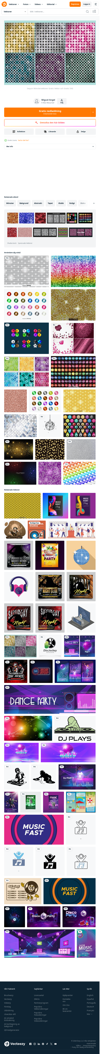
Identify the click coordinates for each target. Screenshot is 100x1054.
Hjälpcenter (66, 994)
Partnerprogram (40, 1001)
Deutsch (88, 1005)
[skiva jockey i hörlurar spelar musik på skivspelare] (15, 528)
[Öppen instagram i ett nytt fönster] (35, 1042)
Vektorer (13, 4)
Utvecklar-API (10, 1013)
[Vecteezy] (4, 4)
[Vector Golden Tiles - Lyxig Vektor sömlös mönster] (73, 303)
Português (89, 1001)
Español (88, 997)
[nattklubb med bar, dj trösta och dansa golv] (39, 942)
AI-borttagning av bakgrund (12, 1023)
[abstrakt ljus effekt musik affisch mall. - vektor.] (55, 504)
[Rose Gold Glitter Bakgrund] (15, 399)
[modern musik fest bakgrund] (34, 828)
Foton (25, 4)
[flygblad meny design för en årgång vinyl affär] (22, 890)
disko (83, 202)
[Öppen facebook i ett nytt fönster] (30, 1042)
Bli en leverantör (65, 1008)
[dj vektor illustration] (16, 775)
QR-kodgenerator (11, 1028)
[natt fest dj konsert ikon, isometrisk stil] (81, 616)
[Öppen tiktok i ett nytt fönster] (47, 1042)
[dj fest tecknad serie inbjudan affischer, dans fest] (75, 669)
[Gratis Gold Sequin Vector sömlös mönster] (22, 504)
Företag (7, 1005)
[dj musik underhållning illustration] (18, 585)
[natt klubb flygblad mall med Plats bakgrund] (18, 553)
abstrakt (38, 202)
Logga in (86, 4)
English (88, 994)
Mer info (9, 145)
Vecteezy (8, 997)
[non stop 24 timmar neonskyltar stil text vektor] (41, 669)
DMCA (36, 997)
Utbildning (9, 1009)
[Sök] (87, 11)
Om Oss (64, 1004)
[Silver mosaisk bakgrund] (20, 424)
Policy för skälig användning (81, 1046)
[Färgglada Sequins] (79, 424)
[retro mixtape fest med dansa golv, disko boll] (21, 751)
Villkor (76, 1044)
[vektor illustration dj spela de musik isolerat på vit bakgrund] (75, 726)
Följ (61, 103)
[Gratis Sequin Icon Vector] (45, 399)
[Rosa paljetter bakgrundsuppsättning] (73, 337)
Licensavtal (38, 994)
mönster (10, 202)
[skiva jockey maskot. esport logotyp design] (15, 669)
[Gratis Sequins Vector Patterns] (26, 370)
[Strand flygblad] (81, 800)
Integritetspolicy (87, 1044)
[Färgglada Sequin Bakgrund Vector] (79, 471)
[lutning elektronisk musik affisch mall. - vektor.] (83, 504)
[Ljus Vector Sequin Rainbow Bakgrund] (73, 270)
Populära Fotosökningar (39, 1012)
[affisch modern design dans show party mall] (11, 800)
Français (88, 1009)
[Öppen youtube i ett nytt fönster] (55, 1042)
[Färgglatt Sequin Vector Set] (26, 303)
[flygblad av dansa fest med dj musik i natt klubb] (50, 698)
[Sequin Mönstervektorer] (20, 644)
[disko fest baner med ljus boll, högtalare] (43, 915)
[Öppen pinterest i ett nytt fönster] (43, 1042)
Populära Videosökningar (40, 1018)
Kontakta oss (65, 998)
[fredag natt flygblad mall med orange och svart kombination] (81, 585)
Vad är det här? (23, 140)
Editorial (50, 4)
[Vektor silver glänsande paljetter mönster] (26, 270)
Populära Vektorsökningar (40, 1006)
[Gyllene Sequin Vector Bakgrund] (79, 399)
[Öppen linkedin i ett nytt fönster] (39, 1042)
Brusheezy (8, 994)
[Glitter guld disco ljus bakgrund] (18, 448)
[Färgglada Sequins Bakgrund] (73, 370)
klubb (61, 202)
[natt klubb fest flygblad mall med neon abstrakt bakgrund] (50, 585)
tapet (50, 202)
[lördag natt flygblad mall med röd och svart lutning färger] (18, 616)
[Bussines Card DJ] (37, 528)
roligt (72, 202)
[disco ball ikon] (50, 424)
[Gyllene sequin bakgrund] (49, 448)
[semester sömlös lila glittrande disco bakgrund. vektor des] (49, 471)
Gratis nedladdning (50, 112)
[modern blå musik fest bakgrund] (69, 890)
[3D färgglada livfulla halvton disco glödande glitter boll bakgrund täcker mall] (20, 471)
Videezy (7, 1001)
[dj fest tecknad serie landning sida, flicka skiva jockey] (77, 775)
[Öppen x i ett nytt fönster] (51, 1042)
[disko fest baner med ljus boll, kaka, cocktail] (79, 915)
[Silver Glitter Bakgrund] (81, 448)
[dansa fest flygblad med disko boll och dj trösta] (80, 644)
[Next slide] (90, 202)
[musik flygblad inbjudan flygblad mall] (53, 800)
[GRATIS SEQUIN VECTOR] (26, 337)
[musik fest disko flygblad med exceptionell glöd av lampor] (14, 915)
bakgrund (24, 202)
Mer (86, 1013)
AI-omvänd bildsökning (9, 1017)
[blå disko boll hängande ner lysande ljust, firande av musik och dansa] (81, 553)
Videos (38, 4)
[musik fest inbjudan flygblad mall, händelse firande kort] (30, 800)
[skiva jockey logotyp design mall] (50, 644)
